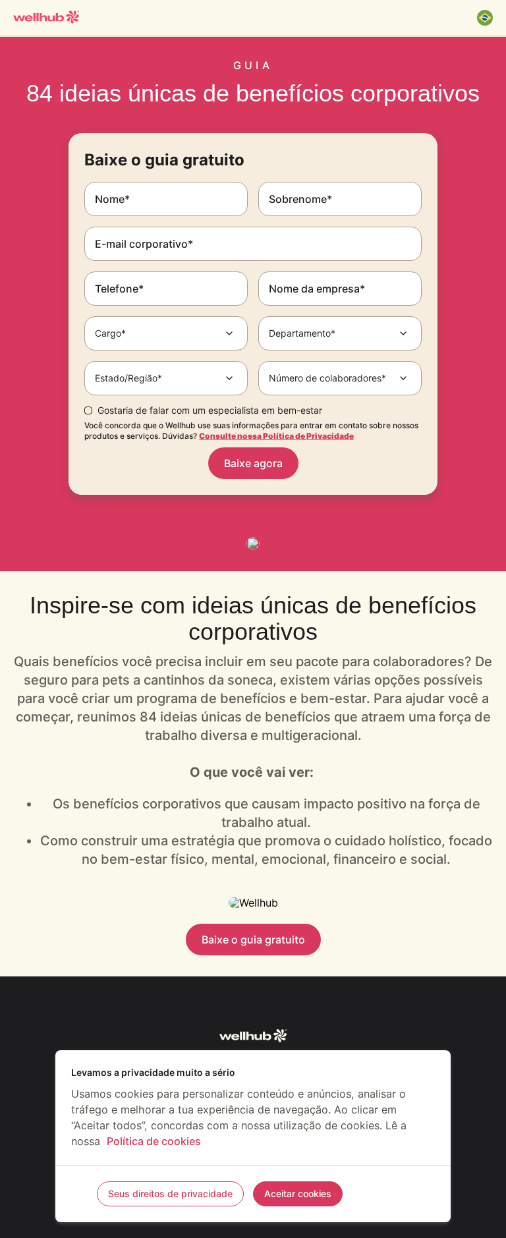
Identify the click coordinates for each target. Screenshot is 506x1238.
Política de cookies (154, 1141)
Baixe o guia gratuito (253, 939)
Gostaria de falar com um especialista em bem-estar (210, 410)
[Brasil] (485, 18)
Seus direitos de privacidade (170, 1193)
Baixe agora (253, 463)
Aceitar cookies (297, 1193)
